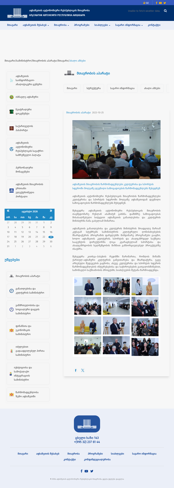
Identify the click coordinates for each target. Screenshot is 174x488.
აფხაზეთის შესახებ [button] (35, 25)
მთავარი (12, 25)
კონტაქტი (154, 25)
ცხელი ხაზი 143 (87, 438)
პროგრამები (81, 25)
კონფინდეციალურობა (97, 459)
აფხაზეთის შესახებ (47, 453)
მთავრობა (73, 453)
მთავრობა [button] (60, 25)
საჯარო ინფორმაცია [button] (128, 25)
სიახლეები (117, 453)
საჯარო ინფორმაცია (122, 88)
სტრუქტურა (94, 88)
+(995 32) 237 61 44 (87, 442)
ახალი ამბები (152, 88)
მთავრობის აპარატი (78, 112)
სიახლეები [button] (101, 25)
